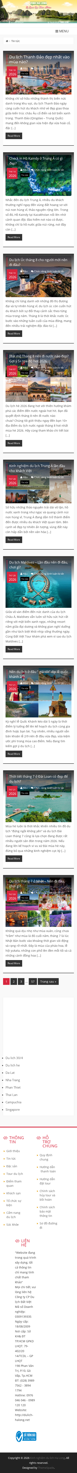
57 (32, 981)
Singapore (13, 1109)
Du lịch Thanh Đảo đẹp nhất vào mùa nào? (39, 59)
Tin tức (24, 73)
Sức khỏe (12, 1224)
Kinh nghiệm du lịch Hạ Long (47, 1458)
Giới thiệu (13, 1151)
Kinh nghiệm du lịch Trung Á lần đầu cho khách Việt (37, 468)
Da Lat (10, 1073)
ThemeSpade (46, 1468)
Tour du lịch (14, 1174)
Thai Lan (11, 1095)
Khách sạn (13, 1193)
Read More (14, 136)
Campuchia (13, 1102)
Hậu (25, 68)
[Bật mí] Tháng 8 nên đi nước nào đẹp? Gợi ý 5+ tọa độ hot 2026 (39, 358)
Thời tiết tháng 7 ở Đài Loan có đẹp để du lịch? (38, 779)
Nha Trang (13, 1080)
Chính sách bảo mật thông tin (47, 1211)
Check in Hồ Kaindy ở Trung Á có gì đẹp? (36, 161)
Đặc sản (11, 1166)
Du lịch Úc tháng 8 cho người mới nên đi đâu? (38, 262)
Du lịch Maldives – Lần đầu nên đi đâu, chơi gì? (38, 564)
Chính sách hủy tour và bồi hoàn (47, 1195)
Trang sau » (48, 981)
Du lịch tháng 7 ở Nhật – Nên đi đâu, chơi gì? (37, 883)
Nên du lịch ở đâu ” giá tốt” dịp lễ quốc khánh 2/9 (38, 674)
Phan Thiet (13, 1087)
